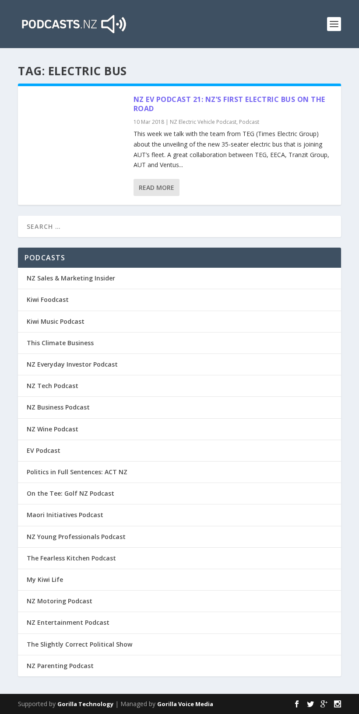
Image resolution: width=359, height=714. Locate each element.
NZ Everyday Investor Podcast (72, 364)
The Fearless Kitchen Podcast (71, 558)
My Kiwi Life (45, 579)
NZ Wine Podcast (52, 429)
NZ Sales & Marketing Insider (71, 278)
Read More (156, 187)
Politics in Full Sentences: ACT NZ (77, 472)
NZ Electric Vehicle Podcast (203, 122)
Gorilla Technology (85, 704)
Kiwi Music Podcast (55, 321)
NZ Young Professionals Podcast (76, 536)
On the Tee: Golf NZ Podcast (70, 493)
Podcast (249, 122)
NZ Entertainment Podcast (68, 622)
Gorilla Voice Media (185, 704)
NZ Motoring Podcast (59, 601)
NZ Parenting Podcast (60, 666)
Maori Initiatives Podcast (65, 515)
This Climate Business (60, 343)
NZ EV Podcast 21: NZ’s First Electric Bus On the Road (229, 103)
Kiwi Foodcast (48, 299)
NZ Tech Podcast (52, 386)
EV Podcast (43, 450)
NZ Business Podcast (58, 407)
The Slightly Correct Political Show (79, 644)
